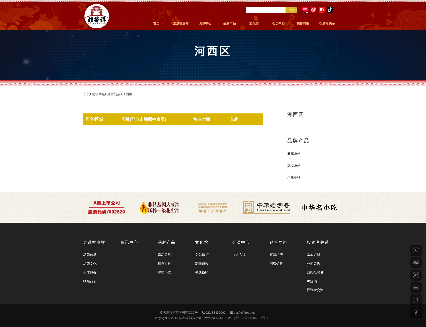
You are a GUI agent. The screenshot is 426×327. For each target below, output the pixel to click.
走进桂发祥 (181, 23)
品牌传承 (90, 255)
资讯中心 (205, 23)
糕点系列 (294, 165)
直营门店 (113, 94)
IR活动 (312, 281)
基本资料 (313, 255)
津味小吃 (294, 177)
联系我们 (90, 281)
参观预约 (201, 272)
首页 (156, 23)
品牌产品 (229, 23)
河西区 (127, 94)
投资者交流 (315, 290)
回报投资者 (315, 272)
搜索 (291, 9)
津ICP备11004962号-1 (252, 318)
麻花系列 (294, 153)
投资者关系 (327, 23)
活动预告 (201, 264)
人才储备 (90, 272)
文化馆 (254, 23)
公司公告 (313, 264)
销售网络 (303, 23)
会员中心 (278, 23)
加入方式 (239, 255)
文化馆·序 (202, 255)
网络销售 (276, 264)
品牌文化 (90, 264)
